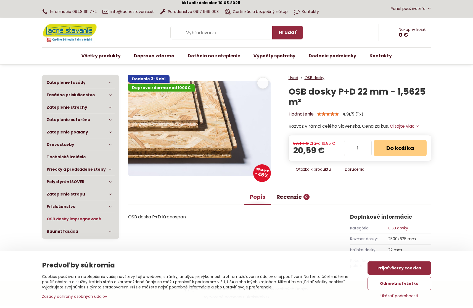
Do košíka (400, 148)
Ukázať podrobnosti (399, 296)
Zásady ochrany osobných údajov (74, 296)
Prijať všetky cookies (399, 268)
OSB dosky (398, 228)
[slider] (328, 114)
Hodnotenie (301, 114)
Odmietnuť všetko (399, 283)
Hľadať (287, 32)
